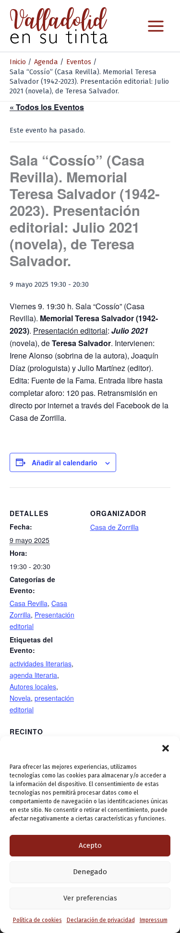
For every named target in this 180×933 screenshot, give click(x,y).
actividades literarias (41, 663)
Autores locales (33, 686)
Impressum (154, 920)
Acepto (90, 845)
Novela (20, 698)
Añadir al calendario (64, 462)
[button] (165, 748)
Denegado (90, 871)
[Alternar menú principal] (155, 26)
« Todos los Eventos (47, 106)
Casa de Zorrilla (114, 527)
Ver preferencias (90, 898)
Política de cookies (37, 920)
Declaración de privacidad (101, 920)
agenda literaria (33, 675)
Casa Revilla (29, 603)
